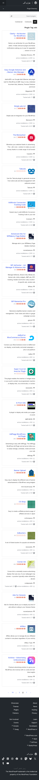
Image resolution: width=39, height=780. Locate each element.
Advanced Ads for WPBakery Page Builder (16, 235)
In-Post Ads (21, 403)
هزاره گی (30, 754)
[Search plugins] (11, 16)
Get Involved (14, 719)
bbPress (33, 742)
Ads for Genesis (19, 595)
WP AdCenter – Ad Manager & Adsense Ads (16, 266)
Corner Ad (21, 562)
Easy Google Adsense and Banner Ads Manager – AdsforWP (15, 71)
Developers (33, 726)
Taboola (22, 169)
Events (16, 723)
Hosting (34, 710)
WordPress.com (30, 735)
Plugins (16, 710)
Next (8, 692)
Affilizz (23, 626)
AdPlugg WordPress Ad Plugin (17, 435)
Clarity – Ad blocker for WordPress (18, 35)
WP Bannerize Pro (18, 301)
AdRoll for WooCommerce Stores (16, 336)
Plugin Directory (32, 8)
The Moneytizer (19, 135)
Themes (16, 706)
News (35, 706)
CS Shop (22, 502)
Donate (15, 726)
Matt (34, 739)
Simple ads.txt (20, 106)
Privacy (34, 713)
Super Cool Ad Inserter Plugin (20, 370)
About (35, 703)
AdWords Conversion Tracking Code (17, 204)
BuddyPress (32, 745)
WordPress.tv (31, 729)
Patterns (16, 713)
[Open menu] (3, 3)
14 (13, 692)
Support (34, 723)
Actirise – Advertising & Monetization (17, 659)
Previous (30, 692)
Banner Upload (20, 470)
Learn (35, 719)
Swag (16, 729)
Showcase (15, 703)
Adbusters (21, 533)
